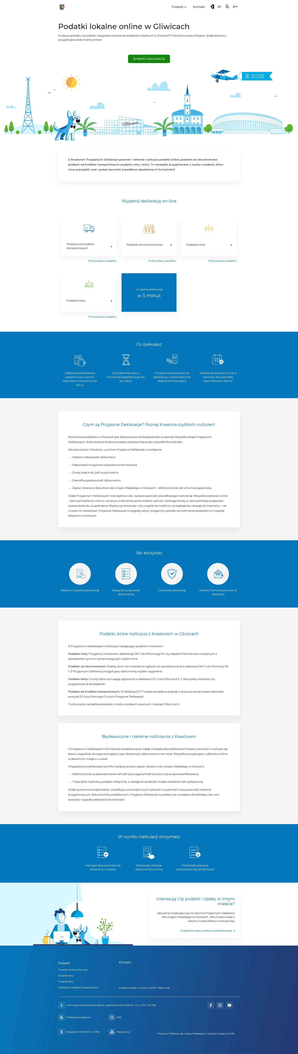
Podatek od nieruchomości (73, 969)
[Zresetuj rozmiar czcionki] (227, 7)
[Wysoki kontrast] (212, 7)
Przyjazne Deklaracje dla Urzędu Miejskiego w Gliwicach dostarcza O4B (195, 1033)
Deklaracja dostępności (78, 1017)
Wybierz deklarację (149, 58)
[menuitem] (179, 7)
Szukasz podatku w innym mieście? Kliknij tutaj (144, 987)
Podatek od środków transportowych (78, 987)
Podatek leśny (66, 981)
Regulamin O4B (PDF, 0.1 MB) (82, 1032)
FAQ (119, 1017)
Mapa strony (123, 1032)
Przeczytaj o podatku (102, 260)
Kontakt (199, 6)
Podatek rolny (65, 975)
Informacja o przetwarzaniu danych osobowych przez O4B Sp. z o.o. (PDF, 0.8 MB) (111, 1005)
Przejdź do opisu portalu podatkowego (206, 930)
